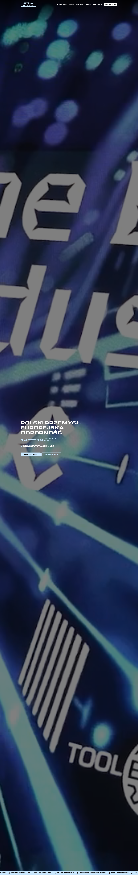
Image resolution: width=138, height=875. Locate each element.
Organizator (96, 4)
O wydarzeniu (61, 4)
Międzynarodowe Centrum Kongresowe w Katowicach (39, 446)
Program (71, 4)
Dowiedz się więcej (30, 454)
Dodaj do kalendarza (51, 454)
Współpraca (79, 4)
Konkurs (88, 4)
